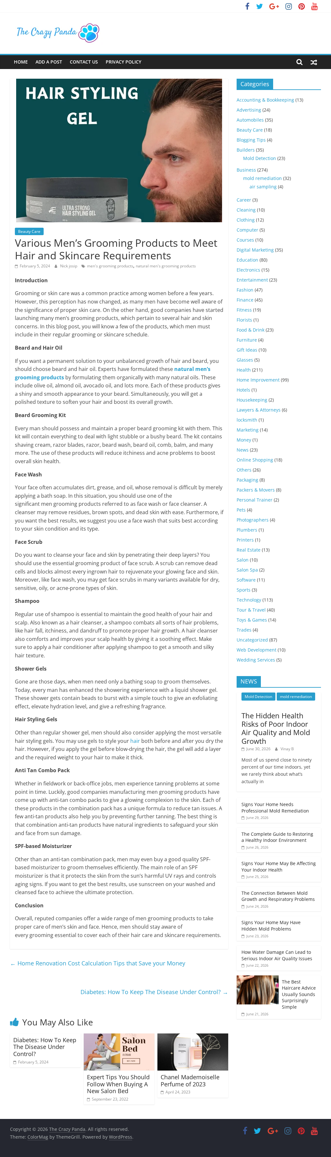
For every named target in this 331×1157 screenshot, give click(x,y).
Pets (241, 510)
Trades (244, 630)
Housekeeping (252, 400)
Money (244, 440)
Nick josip (69, 266)
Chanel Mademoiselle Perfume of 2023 (190, 1080)
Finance (245, 300)
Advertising (249, 110)
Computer (247, 230)
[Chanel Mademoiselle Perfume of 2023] (193, 1037)
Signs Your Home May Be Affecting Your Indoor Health (278, 866)
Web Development (256, 650)
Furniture (247, 340)
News (243, 450)
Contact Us (84, 62)
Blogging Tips (251, 140)
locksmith (247, 420)
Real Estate (249, 550)
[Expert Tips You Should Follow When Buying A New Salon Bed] (119, 1037)
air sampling (263, 187)
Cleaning (246, 210)
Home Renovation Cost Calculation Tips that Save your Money (97, 963)
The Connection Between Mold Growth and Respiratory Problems (278, 896)
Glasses (245, 360)
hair (135, 740)
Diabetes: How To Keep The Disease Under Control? (154, 992)
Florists (244, 320)
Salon (243, 560)
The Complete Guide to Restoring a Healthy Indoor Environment (277, 837)
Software (246, 580)
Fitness (244, 310)
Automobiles (250, 120)
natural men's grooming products (166, 266)
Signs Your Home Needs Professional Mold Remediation (275, 807)
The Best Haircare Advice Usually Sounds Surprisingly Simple (299, 994)
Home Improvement (258, 380)
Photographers (253, 520)
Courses (245, 240)
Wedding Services (256, 660)
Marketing (248, 430)
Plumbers (247, 530)
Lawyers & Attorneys (259, 410)
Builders (246, 150)
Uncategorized (252, 640)
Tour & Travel (251, 610)
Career (244, 200)
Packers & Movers (256, 490)
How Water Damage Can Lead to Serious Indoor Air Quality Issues (276, 955)
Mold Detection (259, 158)
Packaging (247, 480)
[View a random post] (314, 62)
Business (246, 170)
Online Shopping (255, 460)
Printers (245, 540)
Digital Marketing (255, 250)
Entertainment (252, 280)
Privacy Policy (123, 62)
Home (21, 62)
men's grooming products (110, 266)
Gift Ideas (247, 350)
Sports (244, 590)
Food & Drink (250, 330)
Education (247, 260)
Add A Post (49, 62)
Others (244, 470)
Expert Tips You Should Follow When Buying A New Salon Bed (118, 1084)
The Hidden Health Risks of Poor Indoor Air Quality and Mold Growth (275, 728)
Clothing (246, 220)
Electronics (248, 270)
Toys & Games (252, 620)
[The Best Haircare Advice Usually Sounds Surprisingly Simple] (258, 979)
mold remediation (262, 178)
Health (244, 370)
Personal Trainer (254, 500)
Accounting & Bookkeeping (265, 100)
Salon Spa (247, 570)
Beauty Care (29, 231)
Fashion (245, 290)
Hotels (243, 390)
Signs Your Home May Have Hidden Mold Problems (271, 925)
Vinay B (287, 749)
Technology (249, 600)
